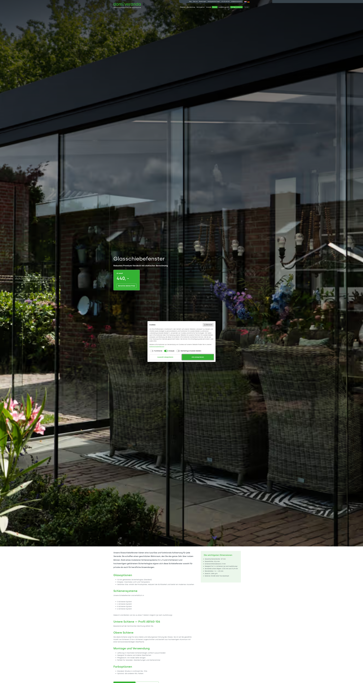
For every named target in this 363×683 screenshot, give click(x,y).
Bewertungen (202, 1)
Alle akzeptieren (198, 357)
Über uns (195, 1)
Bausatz (215, 7)
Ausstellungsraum (223, 7)
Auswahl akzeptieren (165, 357)
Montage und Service (236, 7)
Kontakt (247, 7)
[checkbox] (155, 351)
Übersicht (209, 325)
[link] (182, 7)
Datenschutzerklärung (156, 346)
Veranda (208, 7)
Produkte (182, 7)
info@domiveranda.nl (236, 1)
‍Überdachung (191, 7)
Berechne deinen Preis (126, 286)
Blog (190, 1)
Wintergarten (201, 7)
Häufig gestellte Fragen (214, 1)
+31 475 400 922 (225, 1)
